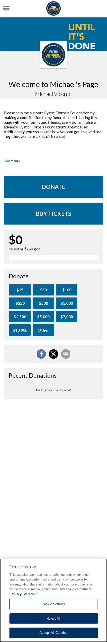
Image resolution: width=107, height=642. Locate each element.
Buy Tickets (53, 213)
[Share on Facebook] (41, 354)
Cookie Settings (53, 604)
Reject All (53, 618)
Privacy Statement (24, 594)
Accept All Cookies (53, 633)
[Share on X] (53, 354)
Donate (53, 186)
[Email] (65, 354)
